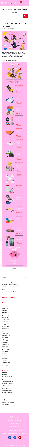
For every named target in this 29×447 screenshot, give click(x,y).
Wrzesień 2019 (5, 364)
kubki (12, 8)
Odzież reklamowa (6, 388)
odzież (25, 8)
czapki (14, 9)
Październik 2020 (6, 348)
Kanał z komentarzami (8, 402)
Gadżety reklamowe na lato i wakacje (10, 286)
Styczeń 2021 (5, 342)
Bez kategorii (5, 374)
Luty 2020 (4, 356)
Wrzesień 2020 (5, 349)
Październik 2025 (6, 310)
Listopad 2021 (5, 333)
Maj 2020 (4, 353)
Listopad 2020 (5, 346)
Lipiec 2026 (4, 305)
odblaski (19, 9)
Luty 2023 (4, 324)
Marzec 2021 (5, 340)
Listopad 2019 (5, 360)
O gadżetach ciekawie (7, 385)
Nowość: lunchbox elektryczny (9, 291)
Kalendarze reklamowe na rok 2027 (10, 284)
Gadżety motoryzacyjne (7, 381)
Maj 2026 (4, 306)
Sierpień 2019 (5, 365)
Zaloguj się (4, 399)
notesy (21, 8)
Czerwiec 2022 (5, 328)
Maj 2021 (4, 339)
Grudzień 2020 (5, 344)
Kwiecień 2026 (5, 308)
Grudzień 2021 (5, 331)
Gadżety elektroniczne (7, 379)
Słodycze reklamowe (7, 390)
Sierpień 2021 (5, 337)
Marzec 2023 (5, 323)
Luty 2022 (4, 330)
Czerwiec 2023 (5, 319)
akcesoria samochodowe (6, 9)
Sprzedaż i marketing (7, 392)
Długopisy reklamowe (7, 378)
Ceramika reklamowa (7, 376)
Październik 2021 (6, 335)
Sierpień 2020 (5, 351)
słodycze (17, 8)
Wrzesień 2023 (5, 317)
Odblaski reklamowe (7, 387)
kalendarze (14, 12)
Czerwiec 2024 (5, 315)
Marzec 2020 (5, 355)
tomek (5, 28)
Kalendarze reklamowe (7, 383)
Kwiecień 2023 (5, 321)
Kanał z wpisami (6, 400)
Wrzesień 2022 (5, 326)
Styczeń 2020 (5, 358)
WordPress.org (5, 404)
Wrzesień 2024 (5, 314)
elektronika (24, 9)
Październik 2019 (6, 362)
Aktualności (5, 372)
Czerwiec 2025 (5, 312)
